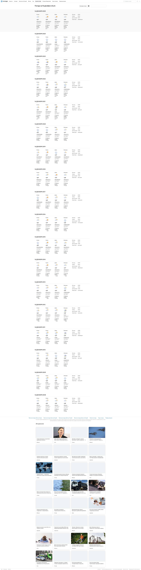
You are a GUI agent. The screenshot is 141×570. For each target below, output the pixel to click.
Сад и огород (101, 417)
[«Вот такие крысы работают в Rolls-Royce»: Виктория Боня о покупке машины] (61, 435)
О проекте (99, 569)
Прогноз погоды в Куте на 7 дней (65, 417)
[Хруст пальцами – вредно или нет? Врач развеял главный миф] (97, 453)
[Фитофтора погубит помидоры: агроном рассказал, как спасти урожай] (79, 453)
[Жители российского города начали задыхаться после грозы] (61, 453)
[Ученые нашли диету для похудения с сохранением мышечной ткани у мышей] (44, 506)
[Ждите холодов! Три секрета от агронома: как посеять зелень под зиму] (44, 488)
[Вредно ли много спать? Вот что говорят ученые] (44, 523)
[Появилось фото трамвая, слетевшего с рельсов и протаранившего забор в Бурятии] (97, 488)
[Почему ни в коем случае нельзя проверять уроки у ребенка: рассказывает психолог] (44, 541)
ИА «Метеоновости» (137, 569)
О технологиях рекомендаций (117, 569)
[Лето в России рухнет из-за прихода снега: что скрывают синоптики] (61, 488)
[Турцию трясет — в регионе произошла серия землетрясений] (44, 470)
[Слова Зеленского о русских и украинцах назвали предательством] (44, 435)
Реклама (9, 569)
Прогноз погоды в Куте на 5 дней (50, 417)
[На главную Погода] (5, 1)
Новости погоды (93, 417)
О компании (5, 569)
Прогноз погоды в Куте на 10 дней (81, 417)
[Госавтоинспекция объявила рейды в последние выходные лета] (97, 470)
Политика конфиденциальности (107, 569)
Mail (1, 569)
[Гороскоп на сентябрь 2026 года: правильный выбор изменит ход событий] (61, 523)
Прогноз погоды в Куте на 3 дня (35, 417)
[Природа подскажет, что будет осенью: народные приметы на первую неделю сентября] (61, 559)
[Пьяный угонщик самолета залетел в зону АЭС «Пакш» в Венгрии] (97, 435)
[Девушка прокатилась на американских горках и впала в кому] (97, 541)
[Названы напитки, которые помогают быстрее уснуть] (44, 453)
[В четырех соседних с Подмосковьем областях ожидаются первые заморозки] (61, 506)
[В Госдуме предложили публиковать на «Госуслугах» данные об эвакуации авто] (44, 559)
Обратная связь (125, 569)
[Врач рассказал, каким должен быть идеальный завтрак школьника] (61, 541)
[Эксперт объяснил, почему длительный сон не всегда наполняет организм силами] (79, 523)
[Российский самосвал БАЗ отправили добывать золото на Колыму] (79, 488)
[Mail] (1, 1)
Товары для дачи (108, 417)
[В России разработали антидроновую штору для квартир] (79, 559)
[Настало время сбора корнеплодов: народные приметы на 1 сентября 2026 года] (97, 559)
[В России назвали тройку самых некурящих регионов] (97, 506)
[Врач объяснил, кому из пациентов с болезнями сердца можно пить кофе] (97, 523)
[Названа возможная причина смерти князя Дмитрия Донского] (79, 470)
